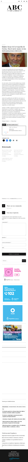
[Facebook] (5, 132)
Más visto (23, 406)
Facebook (21, 1)
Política (3, 44)
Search (26, 1)
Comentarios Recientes (12, 406)
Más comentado (19, 406)
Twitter (18, 1)
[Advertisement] (14, 28)
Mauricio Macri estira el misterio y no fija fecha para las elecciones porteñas (7, 152)
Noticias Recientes (5, 406)
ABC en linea (13, 127)
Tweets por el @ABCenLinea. (8, 401)
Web (3, 247)
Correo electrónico (6, 242)
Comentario (5, 222)
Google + (23, 1)
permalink (19, 198)
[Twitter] (4, 132)
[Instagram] (5, 133)
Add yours (9, 208)
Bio (4, 124)
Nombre (4, 237)
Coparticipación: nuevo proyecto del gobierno (7, 159)
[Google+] (7, 132)
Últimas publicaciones (13, 124)
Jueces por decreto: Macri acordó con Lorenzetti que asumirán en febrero (19, 152)
